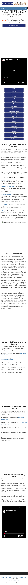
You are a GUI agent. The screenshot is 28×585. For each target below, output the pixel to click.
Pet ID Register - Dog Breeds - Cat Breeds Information (14, 577)
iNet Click (16, 580)
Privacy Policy (19, 582)
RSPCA (18, 367)
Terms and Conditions (10, 582)
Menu (2, 8)
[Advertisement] (14, 43)
